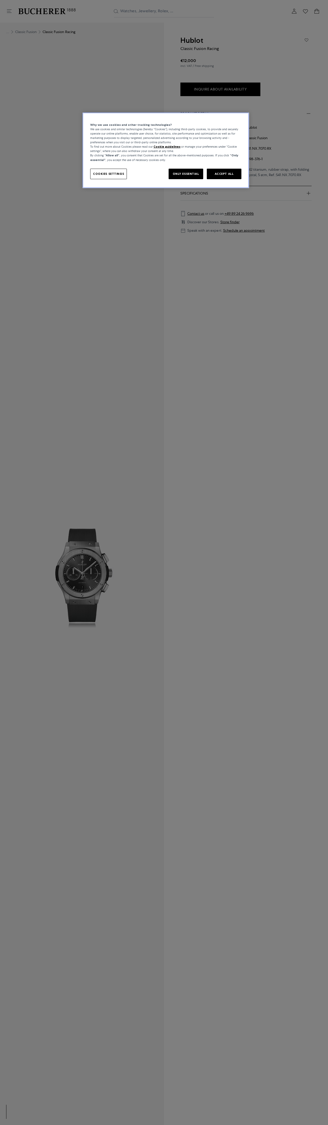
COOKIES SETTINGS (108, 173)
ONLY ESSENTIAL (186, 173)
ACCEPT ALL (224, 173)
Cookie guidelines (166, 146)
